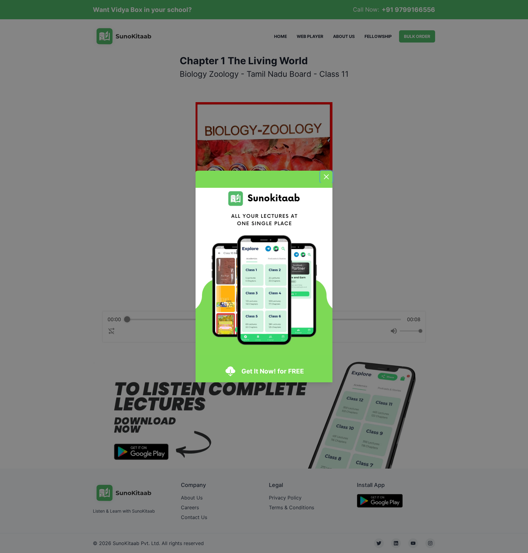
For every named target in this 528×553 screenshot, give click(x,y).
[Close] (326, 177)
